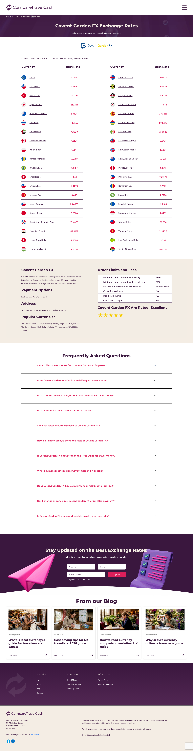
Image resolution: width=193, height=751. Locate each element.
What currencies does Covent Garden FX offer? (64, 410)
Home (8, 16)
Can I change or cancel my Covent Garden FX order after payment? (76, 501)
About (39, 684)
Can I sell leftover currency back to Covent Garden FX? (68, 425)
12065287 (35, 734)
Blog (38, 688)
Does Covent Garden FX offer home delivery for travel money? (73, 380)
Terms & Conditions (105, 684)
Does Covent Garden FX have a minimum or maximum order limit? (75, 486)
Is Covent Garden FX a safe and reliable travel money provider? (73, 516)
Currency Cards (73, 688)
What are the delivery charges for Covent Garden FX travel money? (75, 395)
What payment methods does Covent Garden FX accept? (70, 470)
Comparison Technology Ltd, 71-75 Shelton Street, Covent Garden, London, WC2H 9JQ (17, 724)
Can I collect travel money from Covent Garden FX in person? (72, 365)
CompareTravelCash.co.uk (92, 720)
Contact (40, 693)
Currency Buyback (74, 684)
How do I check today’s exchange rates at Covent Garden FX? (72, 440)
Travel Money (72, 680)
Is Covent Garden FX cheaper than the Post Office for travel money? (76, 455)
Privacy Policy (103, 680)
